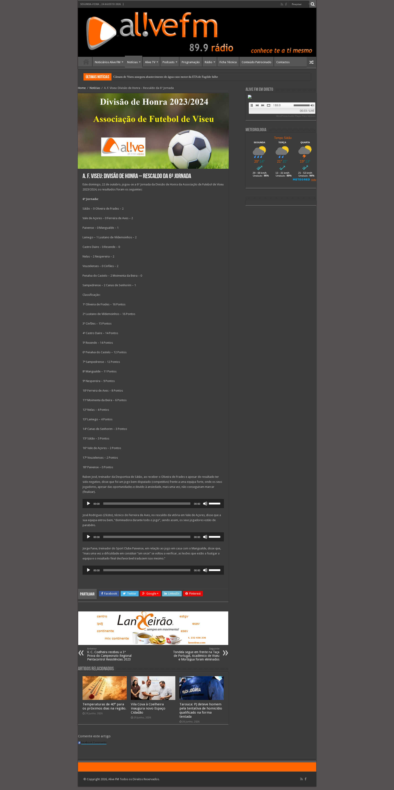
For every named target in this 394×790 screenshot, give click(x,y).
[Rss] (282, 4)
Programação (191, 62)
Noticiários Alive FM (107, 62)
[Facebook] (286, 4)
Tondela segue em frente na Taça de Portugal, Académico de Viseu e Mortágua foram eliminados (196, 654)
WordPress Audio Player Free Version (295, 116)
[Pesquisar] (312, 4)
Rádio (208, 62)
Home (86, 61)
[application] (153, 503)
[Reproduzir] (88, 503)
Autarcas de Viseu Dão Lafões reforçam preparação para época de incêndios (159, 76)
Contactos (283, 62)
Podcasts (168, 62)
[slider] (215, 503)
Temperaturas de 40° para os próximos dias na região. (104, 706)
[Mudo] (205, 503)
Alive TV (150, 62)
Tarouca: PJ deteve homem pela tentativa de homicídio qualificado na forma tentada (200, 710)
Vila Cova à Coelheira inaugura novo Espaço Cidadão (148, 708)
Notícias (132, 62)
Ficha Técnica (228, 62)
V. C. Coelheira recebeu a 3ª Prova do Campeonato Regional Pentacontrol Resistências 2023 (109, 654)
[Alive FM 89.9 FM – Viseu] (197, 32)
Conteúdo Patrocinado (256, 62)
